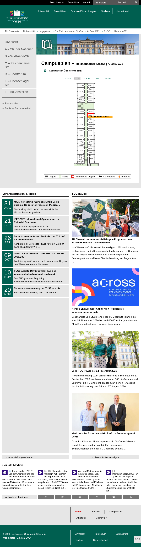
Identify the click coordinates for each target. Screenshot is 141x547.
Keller (108, 78)
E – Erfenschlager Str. (17, 83)
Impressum (100, 534)
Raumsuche (11, 103)
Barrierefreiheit (100, 540)
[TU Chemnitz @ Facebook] (46, 497)
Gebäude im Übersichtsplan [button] (65, 70)
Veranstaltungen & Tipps (19, 193)
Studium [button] (105, 11)
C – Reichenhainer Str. (17, 65)
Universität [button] (43, 11)
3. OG (67, 78)
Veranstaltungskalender (20, 457)
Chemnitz (100, 518)
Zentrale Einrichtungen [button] (83, 11)
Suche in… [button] (124, 2)
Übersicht (11, 42)
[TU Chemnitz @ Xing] (97, 497)
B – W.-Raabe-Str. (17, 56)
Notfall (78, 511)
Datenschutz (122, 534)
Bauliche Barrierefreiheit (18, 108)
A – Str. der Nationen (19, 49)
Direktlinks (56, 2)
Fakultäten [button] (60, 11)
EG (97, 78)
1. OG (87, 78)
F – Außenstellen (16, 92)
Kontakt (87, 2)
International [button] (121, 11)
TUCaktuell (79, 193)
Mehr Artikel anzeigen (107, 457)
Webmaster (9, 537)
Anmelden (73, 2)
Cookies (79, 540)
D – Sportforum (15, 74)
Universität (80, 518)
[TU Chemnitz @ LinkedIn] (80, 497)
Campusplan (116, 511)
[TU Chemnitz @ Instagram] (63, 497)
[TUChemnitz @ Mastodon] (114, 497)
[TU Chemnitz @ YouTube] (131, 497)
